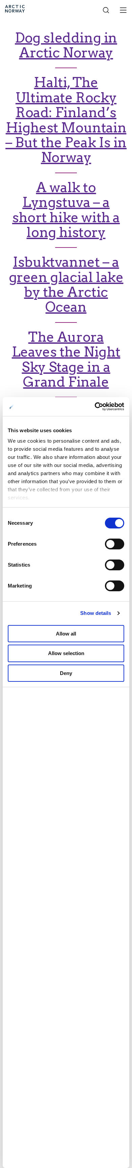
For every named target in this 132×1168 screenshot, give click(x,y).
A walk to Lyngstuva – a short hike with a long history (66, 209)
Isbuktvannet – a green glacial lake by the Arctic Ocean (66, 284)
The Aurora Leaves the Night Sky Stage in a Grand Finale (66, 359)
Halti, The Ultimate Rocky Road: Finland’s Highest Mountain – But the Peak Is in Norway (66, 119)
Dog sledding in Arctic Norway (66, 45)
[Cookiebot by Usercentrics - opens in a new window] (95, 406)
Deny (66, 673)
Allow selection (66, 653)
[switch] (114, 544)
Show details (95, 613)
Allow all (66, 634)
